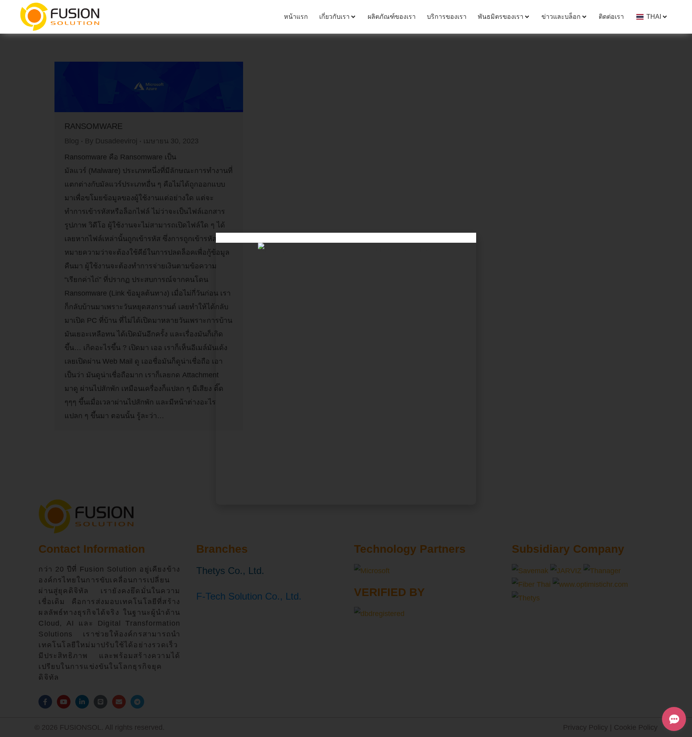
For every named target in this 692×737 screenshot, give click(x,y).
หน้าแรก (296, 16)
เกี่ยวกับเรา (334, 16)
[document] (346, 368)
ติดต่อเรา (611, 16)
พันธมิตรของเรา (500, 16)
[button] (346, 238)
